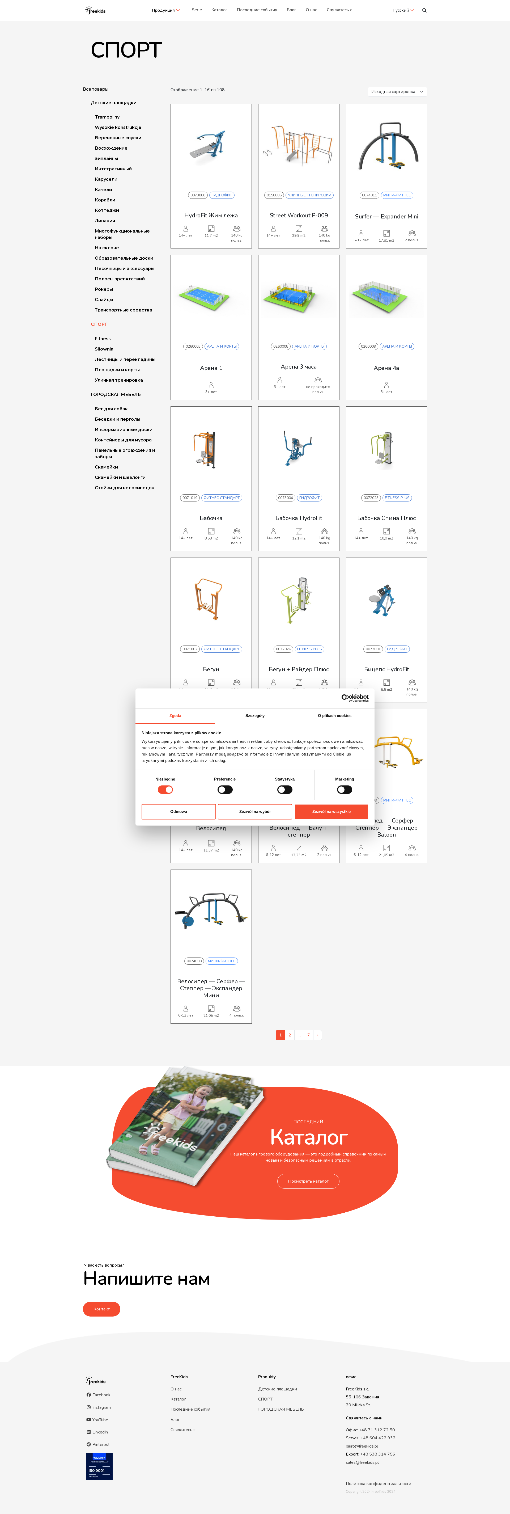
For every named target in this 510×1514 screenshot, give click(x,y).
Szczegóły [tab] (255, 715)
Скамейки (106, 467)
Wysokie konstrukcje (118, 127)
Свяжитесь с (339, 10)
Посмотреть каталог (308, 1181)
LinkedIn (99, 1432)
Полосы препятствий (120, 278)
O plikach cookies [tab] (334, 715)
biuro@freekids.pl (362, 1446)
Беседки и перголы (117, 419)
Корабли (105, 200)
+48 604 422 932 (378, 1438)
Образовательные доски (124, 258)
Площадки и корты (117, 369)
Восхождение (111, 148)
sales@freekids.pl (362, 1462)
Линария (105, 220)
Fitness (103, 338)
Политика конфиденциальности (378, 1484)
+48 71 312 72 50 (377, 1430)
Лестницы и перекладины (125, 359)
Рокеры (104, 289)
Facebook (100, 1395)
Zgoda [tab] (175, 715)
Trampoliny (107, 117)
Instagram (101, 1407)
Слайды (104, 299)
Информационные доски (123, 429)
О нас (311, 10)
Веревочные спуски (118, 137)
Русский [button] (401, 10)
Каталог (219, 10)
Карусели (106, 179)
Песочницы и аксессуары (124, 268)
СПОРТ (99, 324)
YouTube (99, 1420)
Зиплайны (106, 158)
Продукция (163, 10)
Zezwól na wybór (255, 811)
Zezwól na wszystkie (331, 811)
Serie (197, 10)
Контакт (102, 1309)
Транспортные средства (123, 310)
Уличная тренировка (119, 380)
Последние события (257, 10)
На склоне (107, 247)
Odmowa (178, 811)
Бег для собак (111, 408)
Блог (291, 10)
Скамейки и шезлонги (120, 477)
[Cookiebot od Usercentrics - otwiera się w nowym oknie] (345, 698)
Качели (103, 189)
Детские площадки (114, 102)
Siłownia (104, 349)
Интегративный (113, 168)
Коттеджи (107, 210)
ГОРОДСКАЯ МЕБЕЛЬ (116, 394)
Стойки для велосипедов (124, 487)
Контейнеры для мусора (123, 439)
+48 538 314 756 (377, 1454)
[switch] (225, 789)
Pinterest (100, 1445)
